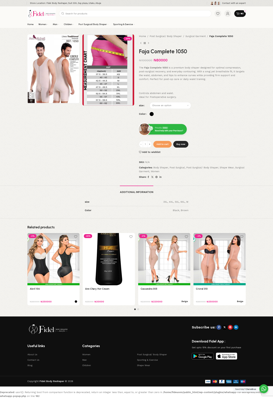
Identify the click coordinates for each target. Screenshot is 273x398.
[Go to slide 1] (135, 309)
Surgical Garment (196, 36)
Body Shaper (160, 167)
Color (142, 114)
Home (142, 36)
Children (86, 365)
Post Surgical (177, 167)
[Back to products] (145, 43)
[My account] (228, 13)
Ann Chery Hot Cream (97, 288)
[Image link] (48, 329)
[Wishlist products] (218, 13)
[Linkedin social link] (160, 177)
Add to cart (162, 144)
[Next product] (148, 43)
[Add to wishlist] (76, 236)
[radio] (152, 114)
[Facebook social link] (148, 177)
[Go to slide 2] (138, 309)
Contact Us (33, 360)
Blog (29, 365)
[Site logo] (41, 13)
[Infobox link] (65, 3)
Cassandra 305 (149, 288)
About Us (32, 354)
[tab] (136, 190)
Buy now (180, 144)
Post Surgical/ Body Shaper (166, 36)
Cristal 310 (202, 288)
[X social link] (152, 177)
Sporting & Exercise (147, 360)
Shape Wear (227, 167)
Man (84, 360)
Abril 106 (35, 288)
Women (155, 171)
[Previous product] (141, 43)
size (141, 105)
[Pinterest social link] (156, 177)
